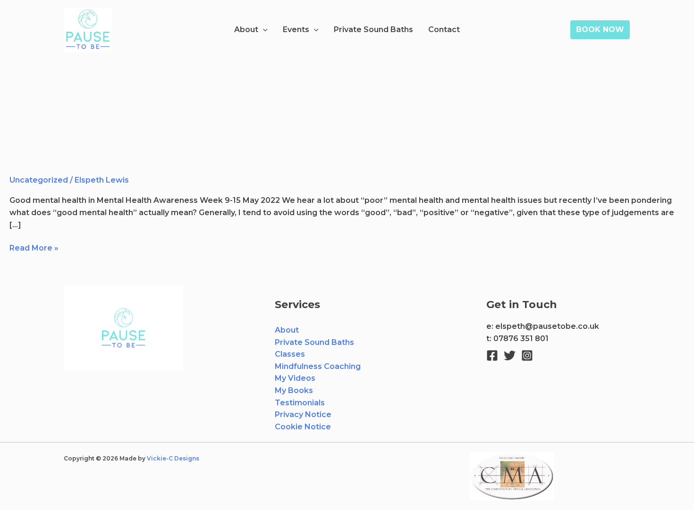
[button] (263, 30)
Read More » (34, 247)
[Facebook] (492, 355)
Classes (290, 354)
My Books (294, 390)
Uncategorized (38, 180)
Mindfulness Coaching (318, 366)
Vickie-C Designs (174, 458)
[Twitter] (510, 355)
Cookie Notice (303, 426)
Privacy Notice (303, 414)
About (246, 29)
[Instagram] (527, 355)
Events (296, 29)
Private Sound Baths (373, 29)
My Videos (295, 378)
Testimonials (300, 402)
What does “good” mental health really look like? (195, 151)
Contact (444, 29)
